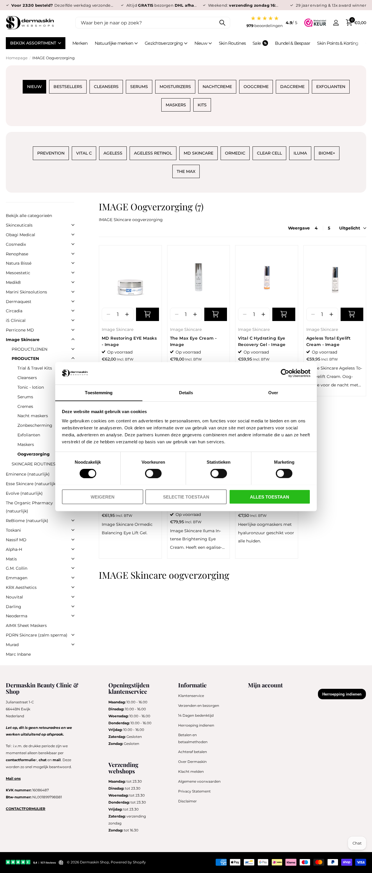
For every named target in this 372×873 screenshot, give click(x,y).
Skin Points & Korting (337, 43)
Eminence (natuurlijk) (28, 474)
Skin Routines (232, 43)
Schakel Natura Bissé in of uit (73, 263)
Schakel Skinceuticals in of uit (73, 225)
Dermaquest (18, 301)
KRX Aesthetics (21, 587)
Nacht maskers (32, 415)
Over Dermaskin (192, 761)
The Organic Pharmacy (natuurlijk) (29, 507)
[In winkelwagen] (147, 314)
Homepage (17, 57)
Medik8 (13, 282)
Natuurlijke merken (114, 43)
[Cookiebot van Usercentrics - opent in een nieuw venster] (285, 373)
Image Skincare (117, 329)
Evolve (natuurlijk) (24, 493)
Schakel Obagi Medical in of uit (73, 234)
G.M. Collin (16, 568)
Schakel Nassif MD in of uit (73, 539)
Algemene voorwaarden (199, 781)
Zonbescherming (34, 425)
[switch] (153, 473)
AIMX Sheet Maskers (26, 625)
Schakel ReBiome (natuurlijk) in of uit (73, 520)
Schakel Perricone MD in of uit (73, 330)
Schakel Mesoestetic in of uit (73, 272)
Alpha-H (14, 549)
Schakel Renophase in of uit (73, 253)
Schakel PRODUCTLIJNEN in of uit (73, 349)
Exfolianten (28, 435)
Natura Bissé (18, 263)
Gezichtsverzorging (164, 43)
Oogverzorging (33, 454)
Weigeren (103, 496)
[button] (127, 314)
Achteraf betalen (192, 752)
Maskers (25, 444)
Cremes (25, 406)
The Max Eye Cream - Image (193, 341)
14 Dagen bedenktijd (196, 715)
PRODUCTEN (25, 358)
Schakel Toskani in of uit (73, 530)
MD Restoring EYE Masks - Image (129, 341)
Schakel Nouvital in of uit (73, 597)
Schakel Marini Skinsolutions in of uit (73, 291)
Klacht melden (191, 771)
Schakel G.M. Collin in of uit (73, 568)
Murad (12, 644)
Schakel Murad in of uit (73, 644)
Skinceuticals (19, 225)
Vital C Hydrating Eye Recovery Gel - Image (261, 341)
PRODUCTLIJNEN (29, 349)
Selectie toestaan (186, 496)
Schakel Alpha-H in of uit (73, 549)
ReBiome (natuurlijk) (27, 520)
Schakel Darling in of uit (73, 606)
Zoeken (222, 22)
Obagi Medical (20, 234)
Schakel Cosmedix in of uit (73, 244)
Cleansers (27, 377)
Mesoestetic (18, 272)
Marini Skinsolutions (26, 292)
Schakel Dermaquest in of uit (73, 301)
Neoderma (16, 616)
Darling (13, 606)
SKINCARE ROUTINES (34, 464)
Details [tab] (186, 392)
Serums (25, 396)
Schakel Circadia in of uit (73, 310)
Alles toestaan (269, 496)
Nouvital (14, 597)
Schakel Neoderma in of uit (73, 615)
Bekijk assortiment (33, 43)
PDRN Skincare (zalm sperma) (36, 635)
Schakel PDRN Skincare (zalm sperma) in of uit (73, 635)
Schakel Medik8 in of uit (73, 282)
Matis (11, 559)
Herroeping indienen (196, 725)
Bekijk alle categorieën (29, 215)
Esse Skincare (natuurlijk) (31, 483)
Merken (80, 43)
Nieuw (200, 43)
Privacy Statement (194, 791)
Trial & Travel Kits (34, 368)
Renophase (17, 254)
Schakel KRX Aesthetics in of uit (73, 587)
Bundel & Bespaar (292, 43)
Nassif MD (16, 539)
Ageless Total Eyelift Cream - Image (328, 341)
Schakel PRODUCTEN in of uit (73, 358)
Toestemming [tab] (98, 392)
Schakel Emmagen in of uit (73, 577)
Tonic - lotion (30, 387)
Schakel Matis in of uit (73, 558)
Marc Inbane (18, 654)
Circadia (14, 310)
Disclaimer (187, 801)
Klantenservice (191, 695)
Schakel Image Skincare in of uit (73, 339)
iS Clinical (16, 320)
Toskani (13, 530)
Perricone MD (20, 330)
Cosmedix (16, 244)
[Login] (336, 22)
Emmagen (16, 577)
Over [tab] (273, 392)
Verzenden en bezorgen (198, 705)
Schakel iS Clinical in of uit (73, 320)
